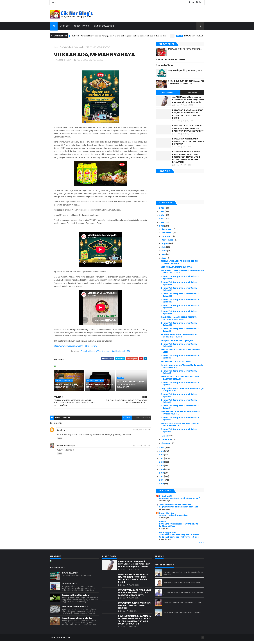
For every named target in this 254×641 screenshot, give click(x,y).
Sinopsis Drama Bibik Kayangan (177, 340)
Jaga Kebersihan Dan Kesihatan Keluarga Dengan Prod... (182, 389)
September (168, 240)
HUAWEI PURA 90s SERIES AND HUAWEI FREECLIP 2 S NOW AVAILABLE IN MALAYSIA (188, 141)
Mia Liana (167, 590)
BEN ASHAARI (165, 496)
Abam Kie (168, 600)
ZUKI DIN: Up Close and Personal (175, 504)
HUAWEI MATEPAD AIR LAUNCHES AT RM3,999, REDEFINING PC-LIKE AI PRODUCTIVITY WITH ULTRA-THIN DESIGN (187, 114)
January (166, 443)
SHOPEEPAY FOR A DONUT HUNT (176, 361)
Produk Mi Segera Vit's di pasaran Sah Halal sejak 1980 (105, 351)
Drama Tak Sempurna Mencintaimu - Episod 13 (180, 312)
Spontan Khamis (69, 583)
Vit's (61, 47)
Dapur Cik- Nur (166, 513)
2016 (161, 462)
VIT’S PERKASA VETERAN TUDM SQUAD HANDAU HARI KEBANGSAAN (130, 384)
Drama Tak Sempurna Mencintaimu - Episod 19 (180, 277)
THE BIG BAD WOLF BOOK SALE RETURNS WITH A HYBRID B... (180, 424)
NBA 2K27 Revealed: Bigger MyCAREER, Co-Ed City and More (179, 525)
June (164, 250)
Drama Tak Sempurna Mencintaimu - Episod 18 (180, 283)
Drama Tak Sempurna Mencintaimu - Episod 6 (180, 395)
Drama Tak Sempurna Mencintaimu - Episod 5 (180, 401)
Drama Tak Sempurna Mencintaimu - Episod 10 (180, 345)
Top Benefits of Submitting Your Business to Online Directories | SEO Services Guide (179, 535)
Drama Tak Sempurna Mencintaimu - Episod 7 (180, 383)
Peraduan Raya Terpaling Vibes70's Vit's (66, 385)
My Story (65, 26)
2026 (162, 208)
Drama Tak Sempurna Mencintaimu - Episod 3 (180, 418)
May (164, 254)
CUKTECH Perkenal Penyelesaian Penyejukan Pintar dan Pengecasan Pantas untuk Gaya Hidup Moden (102, 36)
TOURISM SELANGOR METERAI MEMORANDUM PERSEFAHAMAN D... (182, 271)
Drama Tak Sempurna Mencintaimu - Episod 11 (180, 329)
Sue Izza (61, 430)
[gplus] (200, 2)
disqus (136, 417)
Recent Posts (168, 93)
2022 (162, 222)
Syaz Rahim (168, 580)
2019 (161, 451)
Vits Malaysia (69, 47)
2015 (161, 465)
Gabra (162, 521)
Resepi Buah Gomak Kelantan (75, 606)
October (166, 236)
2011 (161, 480)
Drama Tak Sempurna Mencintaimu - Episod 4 (180, 406)
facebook (146, 417)
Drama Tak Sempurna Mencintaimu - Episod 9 (180, 356)
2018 (161, 454)
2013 (161, 473)
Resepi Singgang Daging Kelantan (77, 618)
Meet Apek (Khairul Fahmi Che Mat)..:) (185, 49)
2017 (161, 458)
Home (54, 2)
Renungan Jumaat (70, 573)
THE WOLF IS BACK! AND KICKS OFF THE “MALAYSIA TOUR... (179, 262)
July (164, 247)
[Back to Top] (202, 637)
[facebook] (189, 2)
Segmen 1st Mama (164, 65)
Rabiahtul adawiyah (66, 445)
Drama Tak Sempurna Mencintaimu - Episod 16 (180, 294)
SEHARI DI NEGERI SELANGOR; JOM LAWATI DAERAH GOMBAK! (181, 377)
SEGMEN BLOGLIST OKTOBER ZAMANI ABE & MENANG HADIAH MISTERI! (186, 82)
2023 (162, 218)
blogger (126, 417)
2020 (162, 447)
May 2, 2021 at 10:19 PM (141, 445)
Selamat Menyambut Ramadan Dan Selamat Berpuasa (179, 335)
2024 (162, 215)
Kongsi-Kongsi (81, 26)
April (164, 258)
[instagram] (196, 2)
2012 (161, 476)
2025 (162, 211)
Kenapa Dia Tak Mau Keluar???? (170, 59)
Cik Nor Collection (104, 26)
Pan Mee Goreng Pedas (64, 380)
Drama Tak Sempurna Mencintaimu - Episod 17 (180, 289)
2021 (161, 226)
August (165, 243)
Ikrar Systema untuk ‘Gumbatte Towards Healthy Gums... (182, 366)
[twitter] (193, 2)
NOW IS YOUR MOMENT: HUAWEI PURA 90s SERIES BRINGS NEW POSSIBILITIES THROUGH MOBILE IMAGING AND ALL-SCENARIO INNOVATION (186, 156)
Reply (60, 438)
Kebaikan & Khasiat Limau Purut (76, 595)
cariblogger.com (167, 532)
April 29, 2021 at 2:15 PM (141, 430)
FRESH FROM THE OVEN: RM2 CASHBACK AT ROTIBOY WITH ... (181, 412)
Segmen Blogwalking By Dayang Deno (185, 70)
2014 (161, 469)
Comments (192, 93)
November (167, 232)
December (167, 229)
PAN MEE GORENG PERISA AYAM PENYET (99, 385)
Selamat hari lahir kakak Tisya (173, 515)
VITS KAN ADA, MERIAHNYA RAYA (176, 267)
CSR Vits (121, 378)
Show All (201, 542)
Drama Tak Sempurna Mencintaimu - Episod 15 (180, 300)
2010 (161, 483)
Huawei (163, 36)
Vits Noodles (79, 47)
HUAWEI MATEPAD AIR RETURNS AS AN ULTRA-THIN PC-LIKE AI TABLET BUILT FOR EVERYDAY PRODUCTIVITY (187, 128)
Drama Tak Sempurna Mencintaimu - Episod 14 (180, 306)
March (165, 436)
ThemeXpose (64, 637)
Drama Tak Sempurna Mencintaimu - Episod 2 (180, 430)
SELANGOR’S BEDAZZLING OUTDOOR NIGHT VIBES (182, 350)
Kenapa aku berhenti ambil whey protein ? (179, 498)
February (166, 439)
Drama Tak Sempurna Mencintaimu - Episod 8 (180, 372)
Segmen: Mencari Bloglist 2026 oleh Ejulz (178, 507)
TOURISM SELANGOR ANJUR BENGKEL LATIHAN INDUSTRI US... (179, 318)
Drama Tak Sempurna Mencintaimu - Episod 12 (180, 324)
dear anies (168, 570)
